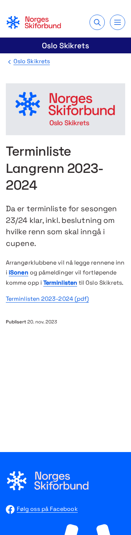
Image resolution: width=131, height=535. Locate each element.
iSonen (18, 272)
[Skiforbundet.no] (33, 22)
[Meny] (117, 22)
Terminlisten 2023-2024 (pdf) (47, 299)
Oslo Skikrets (65, 45)
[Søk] (97, 22)
